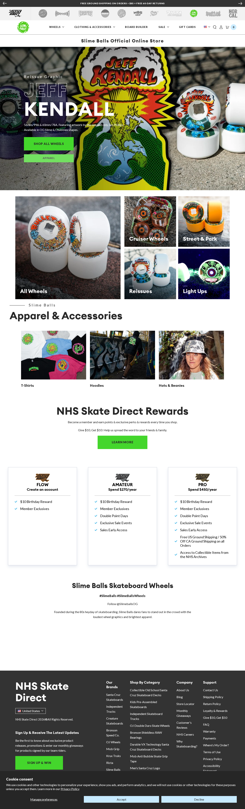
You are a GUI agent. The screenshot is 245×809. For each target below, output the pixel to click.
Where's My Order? (216, 745)
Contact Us (210, 690)
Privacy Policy (70, 789)
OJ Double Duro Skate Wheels (150, 725)
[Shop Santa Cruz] (42, 13)
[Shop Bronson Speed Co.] (105, 13)
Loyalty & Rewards (215, 710)
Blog (179, 697)
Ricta (109, 762)
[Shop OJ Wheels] (121, 13)
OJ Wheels (113, 742)
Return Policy (212, 704)
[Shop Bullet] (213, 13)
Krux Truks (113, 756)
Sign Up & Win (39, 762)
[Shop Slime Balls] (193, 13)
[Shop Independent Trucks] (62, 13)
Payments (209, 738)
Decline (199, 799)
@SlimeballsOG (127, 604)
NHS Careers (185, 734)
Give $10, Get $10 (215, 717)
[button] (214, 27)
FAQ (206, 724)
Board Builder (136, 26)
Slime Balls (113, 769)
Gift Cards (187, 26)
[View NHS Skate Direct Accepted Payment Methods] (139, 4)
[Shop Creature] (85, 13)
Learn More (129, 442)
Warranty (209, 731)
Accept (121, 799)
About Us (182, 690)
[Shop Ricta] (174, 13)
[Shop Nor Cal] (233, 13)
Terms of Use (211, 752)
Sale (162, 26)
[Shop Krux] (154, 13)
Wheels (55, 26)
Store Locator (185, 704)
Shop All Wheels (54, 143)
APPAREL (49, 158)
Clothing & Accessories (92, 26)
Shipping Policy (213, 697)
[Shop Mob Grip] (138, 13)
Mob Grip (112, 749)
